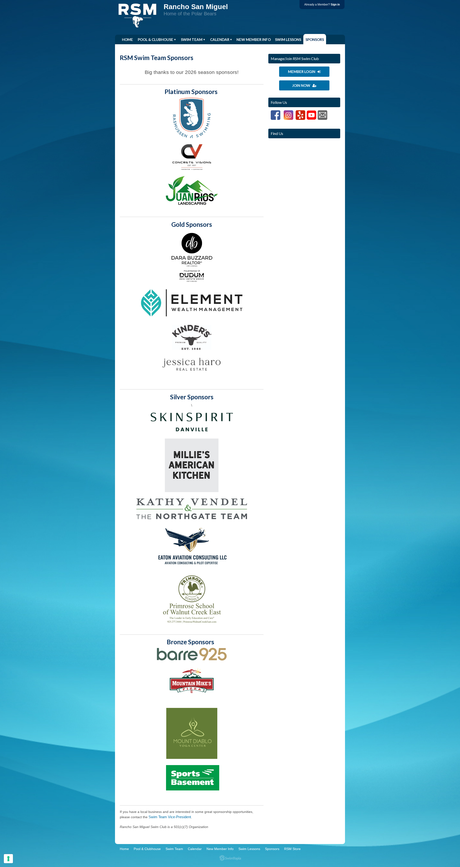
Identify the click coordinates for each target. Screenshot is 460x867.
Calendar (219, 39)
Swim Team (191, 39)
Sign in (335, 4)
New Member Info (253, 39)
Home (127, 39)
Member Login (302, 71)
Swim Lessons (288, 39)
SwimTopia (230, 858)
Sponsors (314, 39)
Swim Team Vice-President (170, 817)
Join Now (302, 85)
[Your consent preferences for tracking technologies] (8, 858)
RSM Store (132, 50)
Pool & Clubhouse (155, 39)
